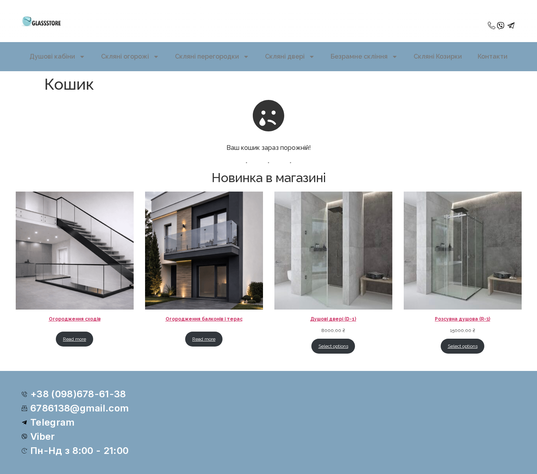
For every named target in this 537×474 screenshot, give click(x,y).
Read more (74, 339)
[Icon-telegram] (511, 25)
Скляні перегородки (207, 56)
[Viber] (500, 25)
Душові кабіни (52, 56)
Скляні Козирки (438, 56)
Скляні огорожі (125, 56)
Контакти (493, 56)
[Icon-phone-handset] (491, 25)
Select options (333, 346)
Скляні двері (285, 56)
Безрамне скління (359, 56)
